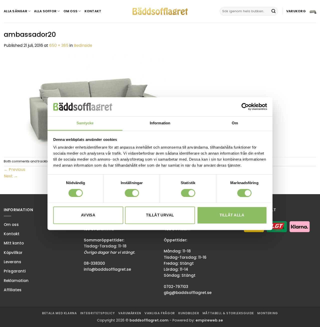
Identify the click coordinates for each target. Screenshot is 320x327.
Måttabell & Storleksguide (228, 313)
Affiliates (13, 289)
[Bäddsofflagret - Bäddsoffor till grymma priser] (160, 11)
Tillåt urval (160, 215)
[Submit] (273, 11)
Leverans (12, 261)
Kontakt (93, 11)
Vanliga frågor (159, 313)
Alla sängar (15, 11)
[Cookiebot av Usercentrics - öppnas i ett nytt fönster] (245, 106)
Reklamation (16, 280)
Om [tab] (235, 123)
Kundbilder (188, 313)
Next (11, 176)
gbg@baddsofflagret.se (188, 292)
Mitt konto (14, 243)
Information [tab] (160, 123)
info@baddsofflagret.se (107, 269)
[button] (301, 11)
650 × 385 (58, 45)
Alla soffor (45, 11)
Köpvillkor (13, 252)
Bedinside (83, 45)
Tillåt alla (232, 215)
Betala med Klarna (59, 313)
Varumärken (129, 313)
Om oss (71, 11)
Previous (14, 169)
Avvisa (88, 215)
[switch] (132, 193)
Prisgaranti (15, 271)
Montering (267, 313)
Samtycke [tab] (85, 123)
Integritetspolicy (97, 313)
